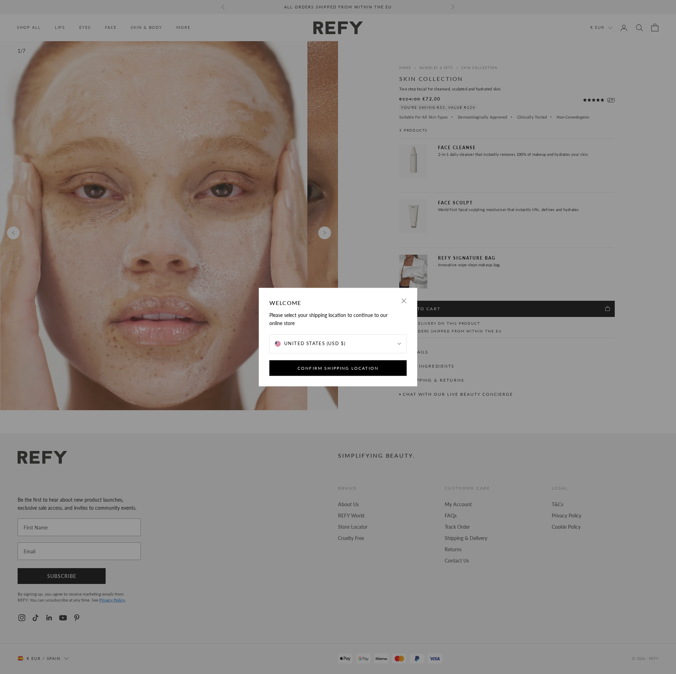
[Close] (404, 301)
